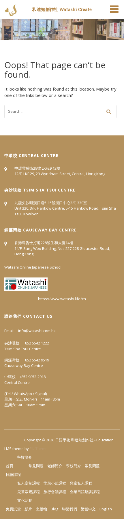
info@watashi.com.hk (37, 330)
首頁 (9, 465)
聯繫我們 (69, 509)
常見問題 (36, 465)
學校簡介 (24, 457)
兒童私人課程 (81, 483)
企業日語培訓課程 (85, 491)
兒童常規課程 (28, 491)
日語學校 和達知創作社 (74, 440)
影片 (28, 509)
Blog (54, 509)
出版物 (41, 509)
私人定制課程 (28, 483)
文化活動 (24, 500)
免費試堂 (13, 509)
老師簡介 (54, 465)
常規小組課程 (55, 483)
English (105, 509)
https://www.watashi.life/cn (62, 298)
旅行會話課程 (55, 491)
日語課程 (13, 474)
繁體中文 (88, 509)
